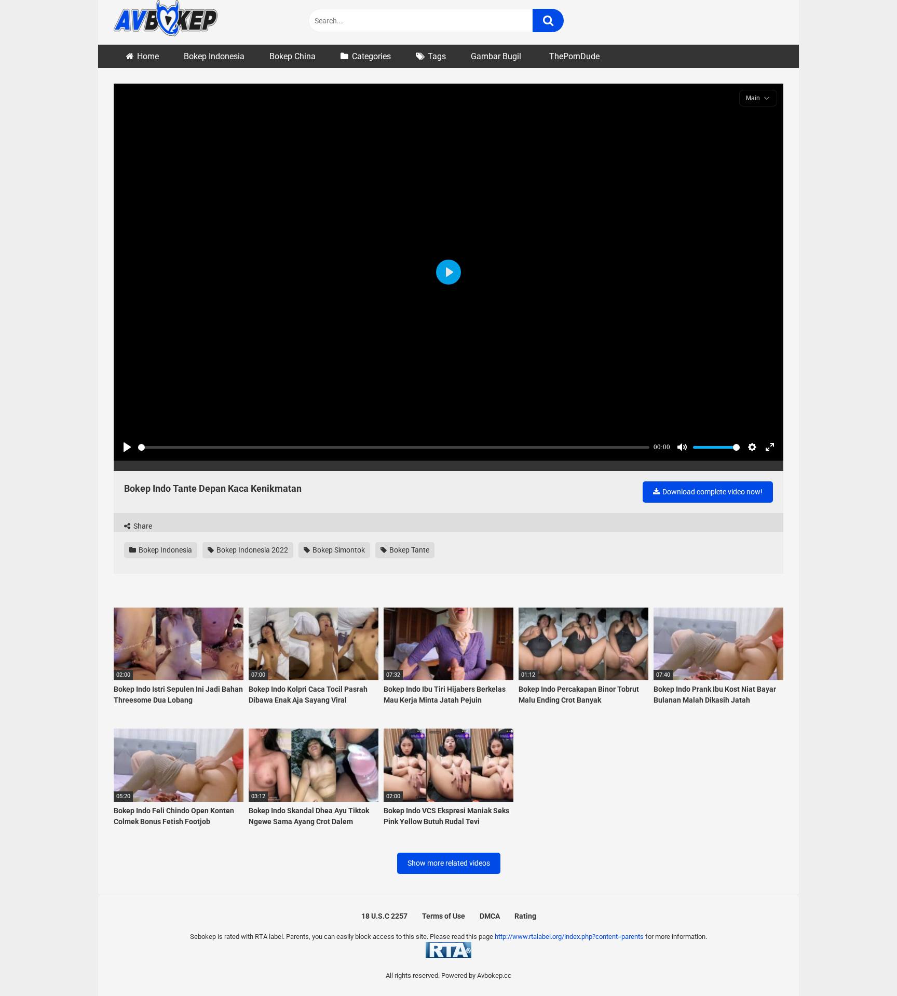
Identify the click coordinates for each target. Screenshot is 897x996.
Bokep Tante (408, 550)
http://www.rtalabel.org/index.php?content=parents (569, 936)
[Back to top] (862, 964)
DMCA (490, 916)
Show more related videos (448, 863)
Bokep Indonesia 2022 (251, 550)
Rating (525, 916)
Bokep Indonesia (214, 56)
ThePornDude (574, 56)
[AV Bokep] (166, 19)
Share (142, 526)
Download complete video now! (712, 492)
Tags (437, 56)
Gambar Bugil (496, 56)
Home (148, 56)
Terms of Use (443, 916)
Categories (371, 56)
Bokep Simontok (338, 550)
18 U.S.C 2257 (384, 916)
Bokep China (292, 56)
